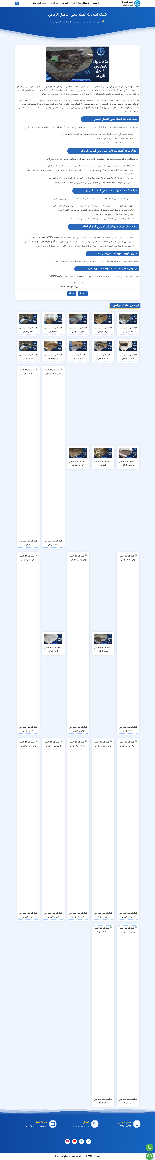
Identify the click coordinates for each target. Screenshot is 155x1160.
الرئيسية (96, 3)
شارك (84, 293)
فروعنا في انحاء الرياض (80, 3)
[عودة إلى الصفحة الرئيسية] (103, 22)
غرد (73, 293)
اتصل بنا (65, 3)
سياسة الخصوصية (39, 3)
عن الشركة (54, 3)
